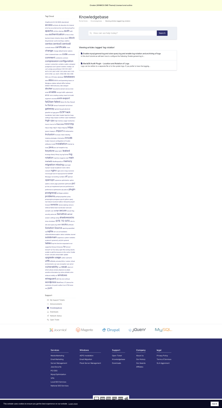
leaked (66, 150)
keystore (49, 150)
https (70, 127)
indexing (67, 135)
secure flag (70, 211)
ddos (51, 80)
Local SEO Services (58, 382)
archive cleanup (58, 31)
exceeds (54, 98)
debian (54, 83)
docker (48, 88)
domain (62, 89)
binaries (57, 38)
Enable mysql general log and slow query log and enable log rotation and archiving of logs (121, 54)
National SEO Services (60, 386)
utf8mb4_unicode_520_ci (57, 261)
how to (47, 124)
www (71, 285)
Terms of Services (164, 359)
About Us (140, 355)
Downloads (53, 312)
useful (63, 258)
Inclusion (50, 134)
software (71, 225)
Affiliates (139, 367)
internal (70, 144)
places (66, 189)
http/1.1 (55, 128)
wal (60, 267)
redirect (60, 202)
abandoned (65, 22)
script (56, 210)
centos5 (57, 43)
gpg (54, 112)
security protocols (50, 214)
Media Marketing (57, 355)
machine (56, 158)
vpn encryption (61, 264)
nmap (66, 171)
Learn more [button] (73, 404)
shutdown (52, 221)
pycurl (62, 199)
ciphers (70, 51)
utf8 (47, 260)
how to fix (53, 124)
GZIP (62, 112)
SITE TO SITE (63, 221)
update (66, 254)
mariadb (48, 161)
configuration (66, 61)
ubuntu (72, 250)
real (46, 202)
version (68, 261)
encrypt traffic (61, 92)
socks (64, 224)
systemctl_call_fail (57, 240)
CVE (63, 69)
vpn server (70, 264)
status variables (65, 234)
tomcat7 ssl (48, 250)
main (71, 157)
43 (54, 22)
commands (71, 54)
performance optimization (53, 189)
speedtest (71, 228)
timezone (60, 247)
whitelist (67, 272)
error (47, 95)
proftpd (58, 196)
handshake (48, 115)
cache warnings (59, 41)
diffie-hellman (66, 83)
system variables (69, 237)
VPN (52, 378)
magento (62, 158)
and (63, 28)
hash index (56, 115)
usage (57, 257)
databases (69, 76)
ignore (47, 131)
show (46, 221)
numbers (62, 177)
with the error (60, 279)
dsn (72, 89)
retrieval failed (49, 208)
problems (50, 196)
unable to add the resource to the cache (57, 252)
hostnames (71, 121)
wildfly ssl (54, 275)
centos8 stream (50, 47)
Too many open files (59, 250)
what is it (70, 267)
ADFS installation (86, 355)
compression (52, 61)
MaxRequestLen (58, 161)
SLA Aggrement (163, 363)
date (46, 80)
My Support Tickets (57, 300)
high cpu (49, 120)
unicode (52, 254)
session (47, 218)
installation (61, 143)
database (60, 77)
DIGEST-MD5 (49, 86)
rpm (70, 208)
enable (52, 92)
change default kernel (60, 51)
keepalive (62, 147)
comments (59, 58)
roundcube (61, 208)
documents (56, 89)
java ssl (56, 147)
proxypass (56, 199)
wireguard (50, 278)
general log (58, 109)
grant (57, 112)
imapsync (52, 131)
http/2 (60, 128)
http (71, 124)
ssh (55, 231)
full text (70, 105)
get (63, 109)
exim (59, 98)
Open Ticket (54, 320)
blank (66, 38)
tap (53, 243)
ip (73, 144)
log (61, 154)
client (47, 54)
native (68, 168)
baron (53, 38)
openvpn (50, 180)
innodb (68, 137)
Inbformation (69, 131)
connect (47, 64)
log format (65, 154)
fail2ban (49, 101)
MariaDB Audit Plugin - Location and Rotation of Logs (115, 64)
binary (63, 38)
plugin (72, 189)
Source (58, 227)
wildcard (48, 275)
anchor (59, 28)
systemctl (48, 240)
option (72, 180)
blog (46, 41)
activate (55, 25)
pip (63, 189)
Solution (49, 227)
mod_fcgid (67, 165)
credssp (68, 66)
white (62, 272)
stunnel (73, 234)
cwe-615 (51, 77)
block (72, 37)
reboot (50, 202)
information (60, 138)
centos (48, 43)
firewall (72, 102)
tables (48, 243)
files (68, 102)
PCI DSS (54, 371)
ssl (57, 231)
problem (65, 193)
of (66, 176)
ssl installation (62, 231)
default (59, 83)
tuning (68, 250)
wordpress (50, 282)
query (71, 199)
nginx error (60, 171)
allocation (63, 25)
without (67, 279)
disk (61, 86)
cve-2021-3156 (58, 74)
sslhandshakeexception (52, 234)
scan (52, 211)
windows (62, 275)
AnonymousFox (69, 28)
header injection (65, 115)
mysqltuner (58, 168)
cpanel (58, 66)
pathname (68, 184)
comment (50, 57)
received (55, 202)
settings (52, 218)
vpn (55, 264)
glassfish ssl (49, 112)
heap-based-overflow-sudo (59, 118)
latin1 (60, 151)
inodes (47, 141)
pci (73, 183)
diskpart (65, 86)
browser (50, 41)
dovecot (68, 89)
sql (46, 231)
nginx (54, 170)
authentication (57, 34)
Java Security (56, 367)
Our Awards (141, 363)
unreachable (59, 254)
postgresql (50, 192)
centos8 (66, 43)
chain (68, 47)
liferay (57, 154)
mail (67, 158)
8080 (59, 22)
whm (71, 272)
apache (49, 30)
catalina (66, 41)
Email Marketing (57, 359)
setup (57, 218)
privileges (60, 193)
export (66, 98)
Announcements (55, 304)
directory (57, 86)
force (50, 105)
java (51, 147)
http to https (49, 128)
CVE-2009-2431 (65, 71)
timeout (54, 247)
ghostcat (67, 109)
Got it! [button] (214, 404)
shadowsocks (67, 217)
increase (58, 135)
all (59, 25)
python (67, 199)
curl (46, 69)
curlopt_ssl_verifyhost (54, 69)
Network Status (55, 316)
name (63, 168)
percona (62, 186)
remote (54, 204)
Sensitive (62, 214)
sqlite (50, 231)
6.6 (56, 22)
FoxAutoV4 (61, 105)
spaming (65, 228)
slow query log (52, 225)
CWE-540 (66, 74)
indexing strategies (51, 138)
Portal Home (83, 21)
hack (67, 112)
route (67, 208)
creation (63, 66)
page (56, 184)
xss (46, 288)
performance (70, 186)
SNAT (59, 225)
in (64, 131)
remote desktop (63, 205)
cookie (66, 64)
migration (50, 164)
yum (50, 288)
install (53, 144)
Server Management (59, 363)
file (66, 102)
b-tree (67, 34)
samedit (47, 211)
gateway (49, 108)
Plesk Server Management (90, 363)
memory (67, 161)
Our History (140, 359)
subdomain (51, 237)
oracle (52, 184)
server (69, 214)
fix (46, 105)
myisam (47, 168)
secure (63, 210)
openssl (70, 177)
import (59, 131)
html (66, 124)
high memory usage (61, 121)
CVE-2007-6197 (54, 71)
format (56, 105)
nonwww (71, 171)
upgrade (49, 257)
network (47, 171)
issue (46, 147)
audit (66, 30)
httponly (64, 128)
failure (62, 102)
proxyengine (49, 199)
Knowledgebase (96, 21)
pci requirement (55, 186)
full (66, 105)
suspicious (60, 237)
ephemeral (69, 92)
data (55, 77)
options (47, 184)
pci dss (47, 186)
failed (57, 101)
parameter (61, 184)
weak (64, 266)
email (46, 92)
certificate (60, 47)
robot (56, 208)
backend (48, 38)
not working (55, 177)
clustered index (54, 54)
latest (56, 151)
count (54, 66)
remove (71, 205)
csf (73, 66)
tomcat (68, 247)
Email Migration (86, 359)
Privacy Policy (162, 355)
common (65, 58)
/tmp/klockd (49, 22)
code (64, 54)
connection (54, 64)
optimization (65, 180)
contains (61, 64)
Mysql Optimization (58, 374)
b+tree (71, 34)
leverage (48, 154)
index (62, 135)
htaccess (60, 124)
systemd (66, 240)
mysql (52, 168)
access (48, 25)
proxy (69, 196)
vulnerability (51, 266)
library (53, 154)
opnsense (58, 180)
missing (60, 164)
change (49, 50)
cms (60, 54)
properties (63, 196)
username (69, 258)
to (64, 246)
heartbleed (72, 118)
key (66, 147)
